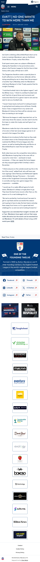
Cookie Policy (20, 549)
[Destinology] (20, 484)
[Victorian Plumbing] (20, 343)
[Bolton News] (20, 522)
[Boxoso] (20, 472)
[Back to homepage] (3, 7)
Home (7, 11)
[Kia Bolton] (20, 408)
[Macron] (20, 369)
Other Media (24, 560)
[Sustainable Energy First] (20, 421)
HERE (12, 221)
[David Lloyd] (20, 434)
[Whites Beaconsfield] (20, 459)
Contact (20, 545)
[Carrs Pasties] (20, 395)
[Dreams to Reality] (20, 496)
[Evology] (20, 446)
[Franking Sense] (20, 356)
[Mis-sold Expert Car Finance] (20, 535)
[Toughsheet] (20, 328)
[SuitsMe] (20, 509)
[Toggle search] (37, 7)
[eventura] (20, 382)
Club (2, 2)
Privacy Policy (20, 552)
